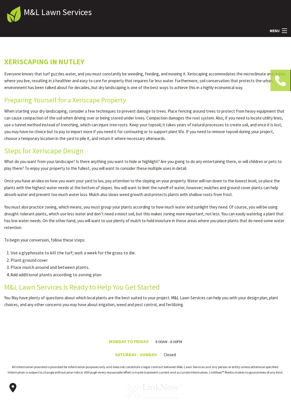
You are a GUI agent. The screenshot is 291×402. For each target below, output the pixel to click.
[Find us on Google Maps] (12, 388)
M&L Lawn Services (58, 12)
